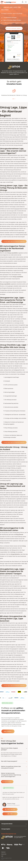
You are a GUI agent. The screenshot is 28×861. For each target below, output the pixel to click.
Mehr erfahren (7, 731)
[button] (2, 858)
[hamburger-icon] (25, 2)
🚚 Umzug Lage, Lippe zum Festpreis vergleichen (13, 241)
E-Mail (11, 813)
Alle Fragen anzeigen (6, 781)
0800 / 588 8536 (11, 809)
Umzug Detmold (19, 534)
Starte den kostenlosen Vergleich (13, 28)
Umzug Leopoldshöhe (12, 253)
